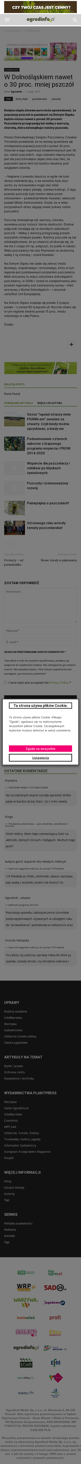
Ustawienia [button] (40, 758)
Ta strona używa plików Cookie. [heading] (41, 705)
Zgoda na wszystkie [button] (40, 749)
